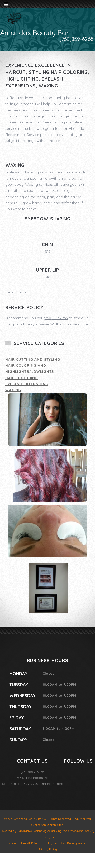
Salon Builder (17, 843)
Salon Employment (47, 843)
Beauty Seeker (77, 843)
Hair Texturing (21, 378)
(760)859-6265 (56, 318)
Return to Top (16, 292)
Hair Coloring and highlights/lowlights (29, 368)
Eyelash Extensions (26, 384)
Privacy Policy (47, 849)
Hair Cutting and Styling (32, 359)
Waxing (13, 390)
